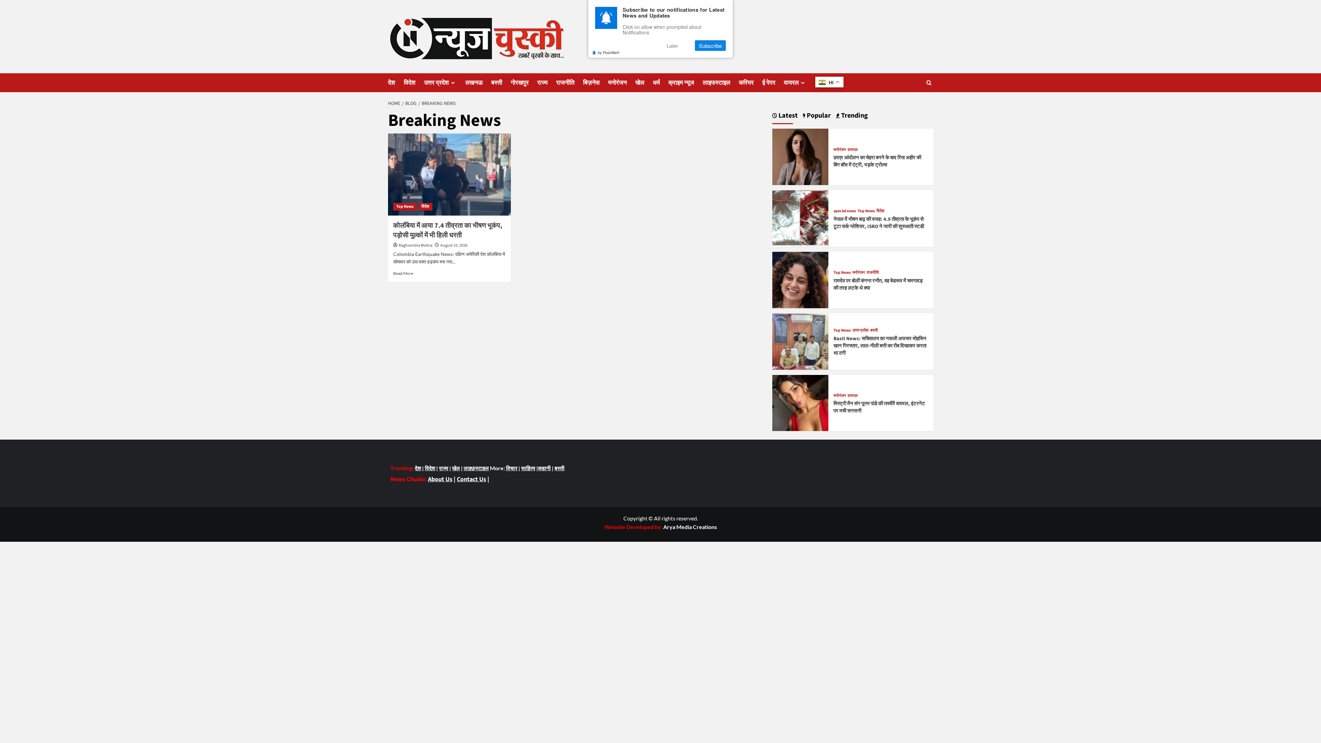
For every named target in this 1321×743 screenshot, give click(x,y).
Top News (405, 206)
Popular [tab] (818, 115)
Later (672, 45)
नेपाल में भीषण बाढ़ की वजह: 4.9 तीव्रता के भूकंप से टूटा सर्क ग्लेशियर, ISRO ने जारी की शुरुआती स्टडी (879, 223)
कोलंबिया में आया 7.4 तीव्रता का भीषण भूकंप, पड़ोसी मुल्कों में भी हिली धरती (447, 230)
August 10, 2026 (454, 245)
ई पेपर (768, 82)
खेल (639, 82)
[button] (929, 83)
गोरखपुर (520, 82)
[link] (690, 527)
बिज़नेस (591, 82)
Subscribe (710, 45)
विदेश (410, 82)
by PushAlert (608, 52)
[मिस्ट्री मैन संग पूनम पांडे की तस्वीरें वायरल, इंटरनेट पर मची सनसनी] (800, 402)
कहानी (544, 468)
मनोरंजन (617, 82)
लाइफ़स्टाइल (476, 468)
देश (391, 82)
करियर (746, 82)
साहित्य (528, 468)
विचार (511, 468)
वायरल (791, 82)
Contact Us (471, 479)
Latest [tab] (787, 115)
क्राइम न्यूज (681, 82)
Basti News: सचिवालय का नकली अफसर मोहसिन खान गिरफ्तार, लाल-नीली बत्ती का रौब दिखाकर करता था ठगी (880, 346)
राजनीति (565, 82)
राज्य (542, 82)
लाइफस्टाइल (716, 82)
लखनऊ (474, 82)
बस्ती (496, 82)
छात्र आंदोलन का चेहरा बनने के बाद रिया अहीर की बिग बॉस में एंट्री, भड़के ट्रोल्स (877, 161)
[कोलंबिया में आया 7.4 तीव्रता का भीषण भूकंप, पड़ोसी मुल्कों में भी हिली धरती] (449, 174)
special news (845, 211)
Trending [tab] (854, 115)
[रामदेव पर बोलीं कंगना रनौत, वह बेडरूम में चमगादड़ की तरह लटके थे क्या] (800, 279)
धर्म (656, 82)
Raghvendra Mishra (415, 245)
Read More (403, 273)
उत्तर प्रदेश (436, 82)
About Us (440, 479)
